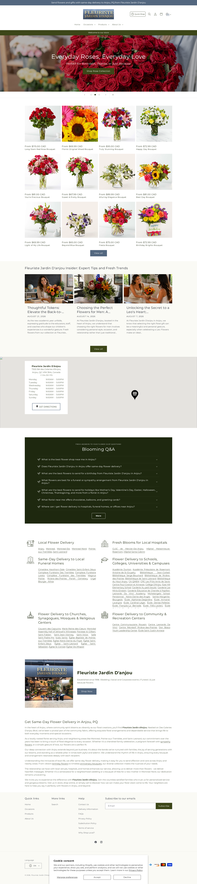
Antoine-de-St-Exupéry (123, 572)
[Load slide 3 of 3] (99, 95)
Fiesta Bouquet (106, 245)
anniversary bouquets (91, 763)
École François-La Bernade (126, 605)
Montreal (50, 548)
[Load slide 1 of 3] (91, 95)
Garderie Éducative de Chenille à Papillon (149, 590)
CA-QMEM (134, 581)
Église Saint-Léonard (66, 643)
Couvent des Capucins (49, 628)
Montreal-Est (63, 548)
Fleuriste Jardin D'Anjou (41, 875)
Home (28, 804)
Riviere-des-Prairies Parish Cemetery (67, 578)
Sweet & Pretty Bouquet (74, 197)
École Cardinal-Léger (134, 602)
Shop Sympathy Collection (98, 75)
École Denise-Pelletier (158, 602)
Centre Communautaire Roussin (129, 624)
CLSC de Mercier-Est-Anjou (128, 548)
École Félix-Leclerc (153, 605)
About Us (29, 818)
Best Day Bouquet (145, 197)
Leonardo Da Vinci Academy (128, 593)
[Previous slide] (85, 95)
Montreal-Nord (79, 548)
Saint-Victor (82, 634)
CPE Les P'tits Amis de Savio (155, 581)
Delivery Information (88, 809)
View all (98, 253)
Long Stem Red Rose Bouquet (40, 149)
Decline (127, 877)
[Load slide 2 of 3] (95, 95)
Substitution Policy (87, 823)
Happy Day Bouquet (146, 149)
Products (29, 814)
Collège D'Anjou (153, 584)
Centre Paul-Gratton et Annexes (128, 584)
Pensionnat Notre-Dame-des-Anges (131, 596)
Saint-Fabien (44, 634)
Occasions (29, 809)
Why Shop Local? (86, 833)
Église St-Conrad (57, 646)
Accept (97, 877)
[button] (89, 24)
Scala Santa (61, 637)
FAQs (80, 814)
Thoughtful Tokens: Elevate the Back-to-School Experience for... (46, 310)
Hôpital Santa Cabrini (134, 551)
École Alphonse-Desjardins (138, 599)
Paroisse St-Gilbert (86, 631)
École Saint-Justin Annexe (151, 630)
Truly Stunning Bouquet (111, 149)
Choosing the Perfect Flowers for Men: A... (95, 310)
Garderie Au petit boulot (144, 587)
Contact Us (83, 804)
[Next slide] (106, 95)
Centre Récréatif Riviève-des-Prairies (138, 627)
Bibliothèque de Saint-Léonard (140, 578)
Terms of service (86, 828)
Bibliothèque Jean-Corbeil (155, 572)
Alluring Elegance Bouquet (112, 197)
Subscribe (163, 806)
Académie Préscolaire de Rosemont (151, 569)
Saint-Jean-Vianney (63, 634)
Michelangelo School (159, 593)
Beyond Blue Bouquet (73, 245)
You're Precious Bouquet (37, 197)
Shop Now (86, 691)
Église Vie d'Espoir (75, 646)
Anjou (41, 548)
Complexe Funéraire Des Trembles (56, 572)
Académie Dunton (121, 569)
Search (55, 804)
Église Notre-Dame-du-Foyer (67, 640)
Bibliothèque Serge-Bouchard (127, 575)
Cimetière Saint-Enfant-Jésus (81, 569)
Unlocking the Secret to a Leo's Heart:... (148, 310)
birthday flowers (60, 763)
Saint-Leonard (60, 551)
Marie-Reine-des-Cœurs (74, 628)
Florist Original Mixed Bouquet (77, 149)
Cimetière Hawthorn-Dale (51, 569)
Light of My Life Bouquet (37, 245)
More (98, 516)
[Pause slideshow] (112, 95)
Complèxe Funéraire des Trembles (66, 575)
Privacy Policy (136, 870)
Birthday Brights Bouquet (149, 245)
